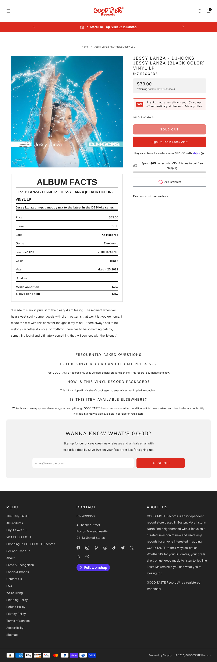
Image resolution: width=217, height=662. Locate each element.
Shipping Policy (17, 600)
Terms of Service (18, 620)
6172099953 (86, 516)
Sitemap (12, 634)
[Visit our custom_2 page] (87, 556)
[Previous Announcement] (34, 27)
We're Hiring (14, 593)
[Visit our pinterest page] (96, 547)
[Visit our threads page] (105, 547)
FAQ (9, 586)
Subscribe (161, 463)
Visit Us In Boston (124, 27)
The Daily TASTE (17, 516)
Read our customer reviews (150, 196)
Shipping (142, 88)
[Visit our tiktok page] (114, 547)
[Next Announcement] (183, 27)
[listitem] (108, 27)
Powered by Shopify (160, 655)
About (10, 558)
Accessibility (15, 627)
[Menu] (8, 11)
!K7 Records (145, 74)
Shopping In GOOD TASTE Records (30, 544)
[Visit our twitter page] (122, 547)
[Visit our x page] (131, 547)
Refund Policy (15, 607)
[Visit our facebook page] (78, 547)
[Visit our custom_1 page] (78, 556)
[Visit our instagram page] (87, 547)
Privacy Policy (16, 613)
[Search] (200, 11)
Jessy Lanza (149, 58)
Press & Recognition (20, 565)
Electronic (111, 243)
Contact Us (14, 579)
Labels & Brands (17, 572)
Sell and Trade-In (18, 551)
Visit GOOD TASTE (19, 537)
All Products (14, 523)
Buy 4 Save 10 (16, 530)
